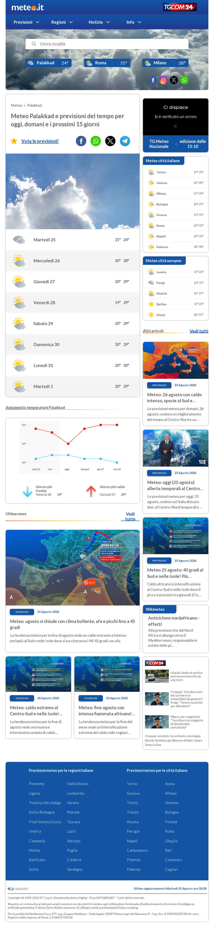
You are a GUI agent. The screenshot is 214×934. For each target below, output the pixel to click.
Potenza (133, 859)
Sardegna (74, 869)
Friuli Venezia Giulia (45, 821)
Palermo (133, 869)
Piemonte (37, 783)
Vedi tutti (199, 331)
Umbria (35, 831)
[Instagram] (163, 80)
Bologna (172, 812)
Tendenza (21, 611)
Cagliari (171, 869)
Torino (132, 783)
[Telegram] (125, 141)
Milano (171, 793)
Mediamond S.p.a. (40, 914)
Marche (73, 812)
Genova (133, 793)
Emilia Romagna (42, 812)
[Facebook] (153, 80)
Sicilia (33, 869)
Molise (34, 850)
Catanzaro (173, 859)
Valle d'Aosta (77, 783)
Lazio (71, 831)
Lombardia (75, 793)
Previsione (159, 385)
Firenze (171, 821)
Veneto (73, 802)
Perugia (133, 831)
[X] (174, 80)
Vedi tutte (130, 516)
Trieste (133, 812)
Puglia (72, 850)
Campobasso (137, 850)
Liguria (34, 793)
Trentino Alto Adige (45, 802)
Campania (37, 840)
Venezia (171, 802)
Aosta (170, 783)
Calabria (74, 859)
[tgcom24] (180, 7)
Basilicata (37, 859)
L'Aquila (171, 840)
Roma (169, 831)
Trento (132, 802)
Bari (168, 850)
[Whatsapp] (95, 141)
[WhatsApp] (184, 80)
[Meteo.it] (28, 7)
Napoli (132, 840)
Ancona (133, 821)
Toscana (73, 821)
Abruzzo (73, 840)
